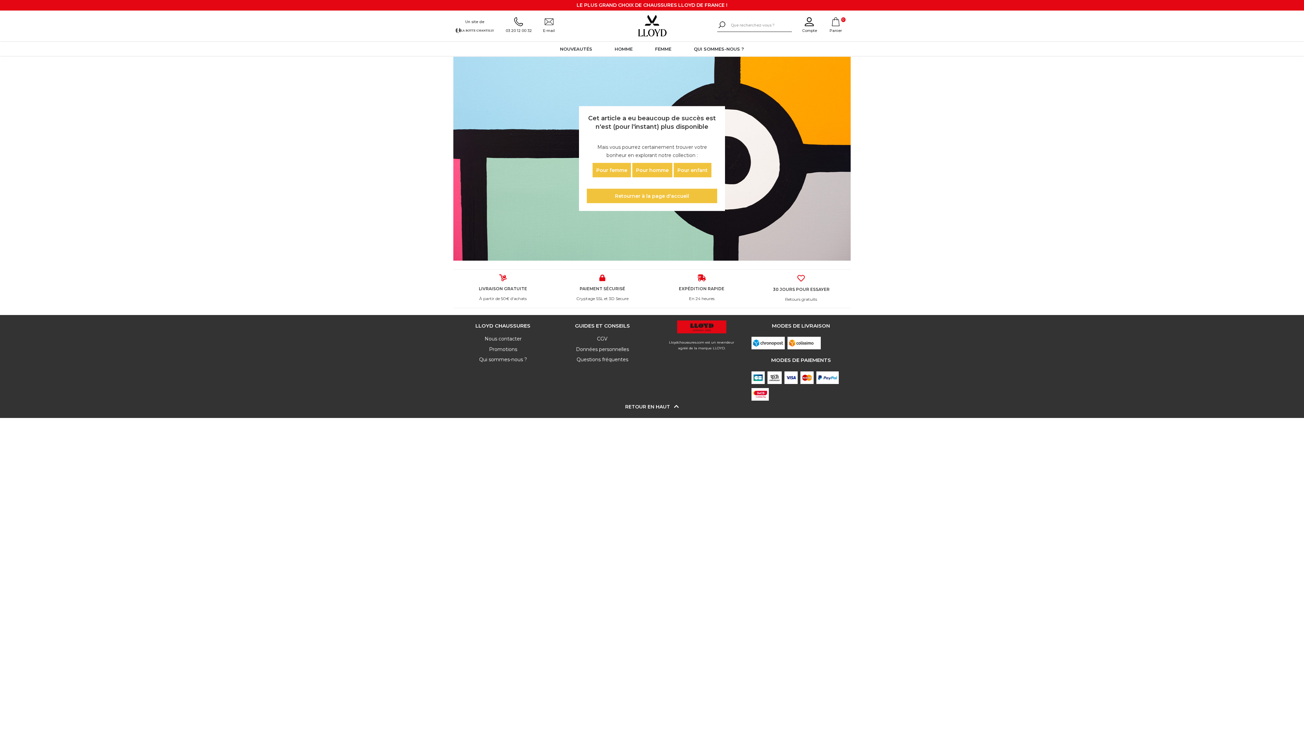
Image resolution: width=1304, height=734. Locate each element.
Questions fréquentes (602, 359)
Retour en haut (648, 407)
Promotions (503, 349)
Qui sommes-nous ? (719, 49)
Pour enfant (692, 170)
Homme (624, 49)
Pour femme (611, 170)
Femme (663, 49)
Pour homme (652, 170)
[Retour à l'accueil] (652, 26)
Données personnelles (602, 349)
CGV (602, 339)
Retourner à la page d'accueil (652, 196)
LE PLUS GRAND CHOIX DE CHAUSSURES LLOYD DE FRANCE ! (652, 5)
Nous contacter (503, 339)
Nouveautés (576, 49)
